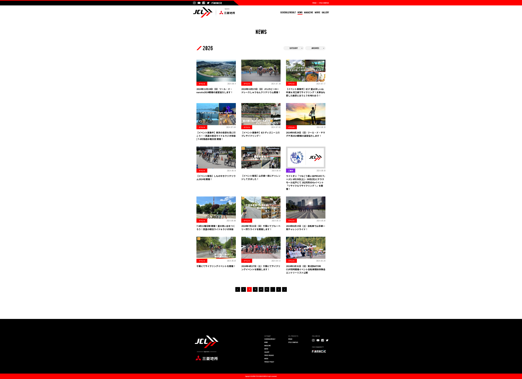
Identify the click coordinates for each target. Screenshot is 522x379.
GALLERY (325, 12)
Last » (284, 289)
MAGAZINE (308, 12)
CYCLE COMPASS (324, 3)
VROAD (314, 3)
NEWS (300, 12)
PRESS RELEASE (269, 355)
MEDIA (266, 359)
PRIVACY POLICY (269, 362)
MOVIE (317, 12)
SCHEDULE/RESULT (288, 12)
